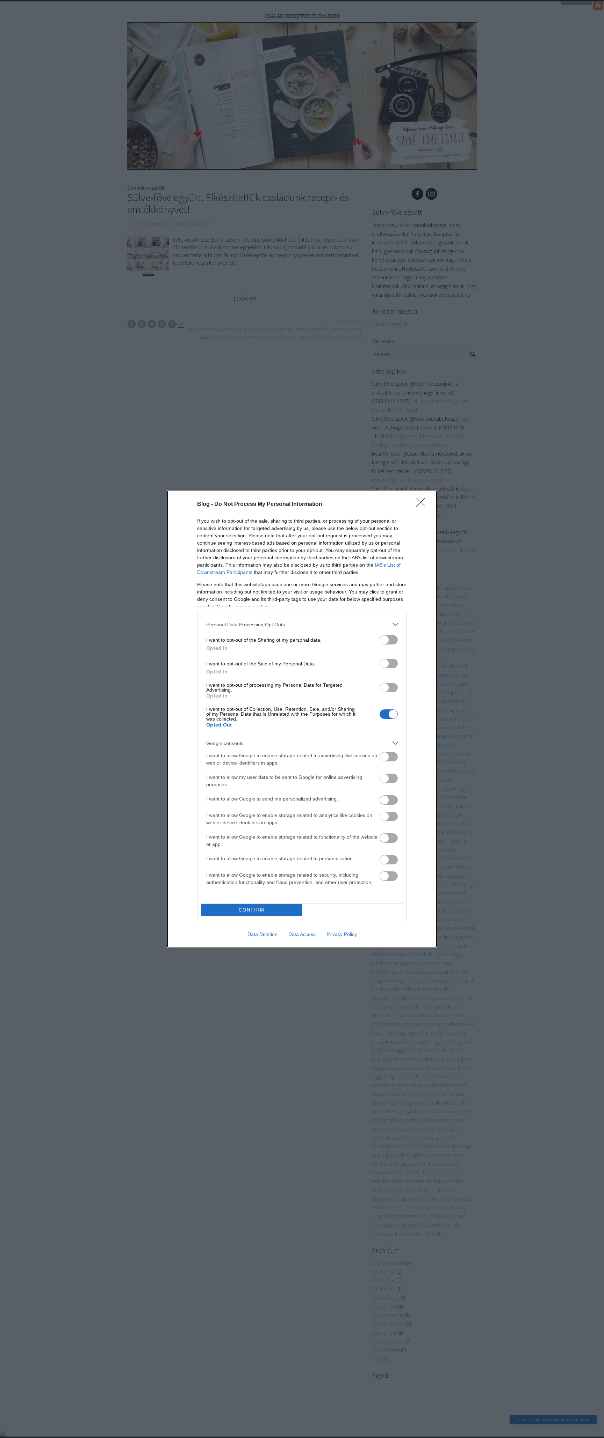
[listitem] (302, 624)
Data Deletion (262, 934)
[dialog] (302, 719)
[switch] (389, 639)
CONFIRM (252, 910)
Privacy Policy (341, 934)
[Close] (423, 504)
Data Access (302, 934)
